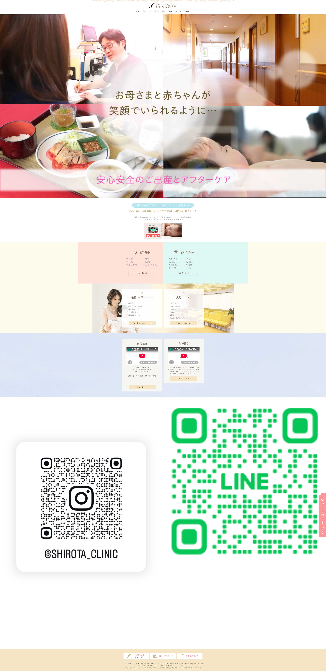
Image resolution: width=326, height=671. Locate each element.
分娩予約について (133, 303)
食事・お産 (180, 663)
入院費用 (172, 312)
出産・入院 (196, 663)
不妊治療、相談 (173, 265)
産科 (135, 663)
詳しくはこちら (142, 273)
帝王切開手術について (134, 315)
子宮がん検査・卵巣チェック (149, 665)
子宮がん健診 (172, 268)
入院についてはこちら (183, 323)
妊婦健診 (146, 259)
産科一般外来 (130, 259)
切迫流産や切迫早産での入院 (177, 318)
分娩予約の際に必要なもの (135, 306)
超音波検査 (130, 262)
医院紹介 (130, 663)
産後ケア (170, 11)
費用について (186, 11)
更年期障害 (189, 265)
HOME (137, 11)
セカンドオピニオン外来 (151, 265)
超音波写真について (149, 262)
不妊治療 (165, 663)
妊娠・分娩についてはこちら (142, 323)
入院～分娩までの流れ (134, 309)
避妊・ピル (159, 663)
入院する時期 (173, 303)
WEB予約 (177, 665)
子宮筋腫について (191, 262)
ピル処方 (188, 268)
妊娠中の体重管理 (132, 265)
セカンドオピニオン (148, 663)
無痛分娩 (156, 11)
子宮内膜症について (174, 262)
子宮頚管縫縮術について (134, 312)
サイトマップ (184, 665)
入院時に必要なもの (175, 306)
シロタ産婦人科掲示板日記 (166, 665)
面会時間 (172, 315)
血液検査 (188, 259)
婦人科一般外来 (173, 259)
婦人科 (140, 663)
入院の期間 (173, 309)
